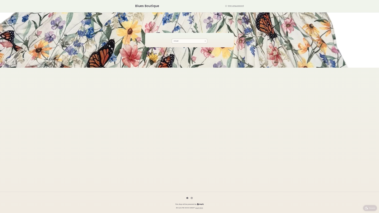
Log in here (199, 208)
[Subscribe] (205, 41)
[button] (234, 6)
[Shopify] (200, 204)
